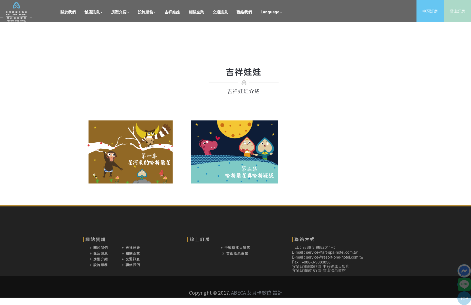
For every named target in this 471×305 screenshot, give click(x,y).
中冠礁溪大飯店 (236, 247)
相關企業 (196, 11)
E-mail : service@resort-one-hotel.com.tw (327, 256)
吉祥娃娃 (172, 11)
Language (270, 11)
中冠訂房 (430, 11)
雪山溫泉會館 (237, 253)
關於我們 (68, 11)
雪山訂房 (457, 11)
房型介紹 (118, 11)
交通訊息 (220, 11)
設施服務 (145, 11)
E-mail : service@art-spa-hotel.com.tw (325, 252)
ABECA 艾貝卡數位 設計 (256, 292)
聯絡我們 (244, 11)
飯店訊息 (92, 11)
